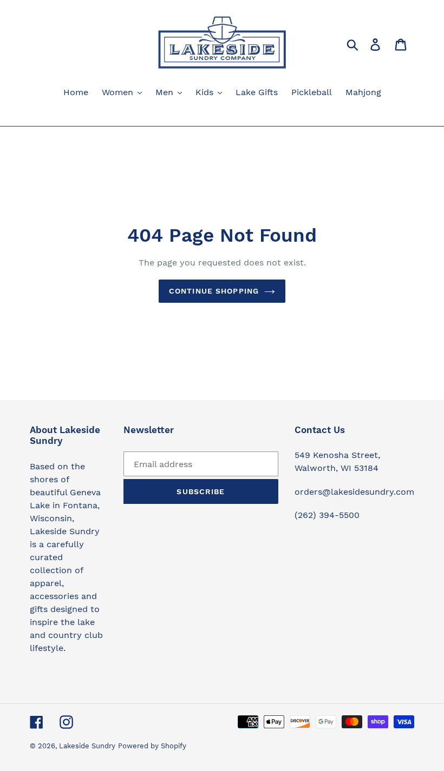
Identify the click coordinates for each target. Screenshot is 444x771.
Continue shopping (214, 291)
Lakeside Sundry (87, 746)
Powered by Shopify (152, 746)
